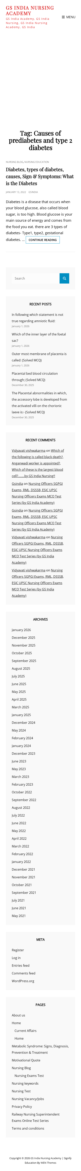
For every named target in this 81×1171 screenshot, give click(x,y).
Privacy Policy (22, 1106)
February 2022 (22, 854)
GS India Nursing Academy (30, 10)
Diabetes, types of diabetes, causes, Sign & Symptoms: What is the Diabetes (40, 176)
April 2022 (19, 838)
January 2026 (21, 630)
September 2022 (24, 800)
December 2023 (23, 753)
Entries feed (20, 965)
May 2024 (19, 730)
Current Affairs (26, 1031)
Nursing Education (36, 162)
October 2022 (22, 792)
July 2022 (18, 815)
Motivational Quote (26, 1060)
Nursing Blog (14, 162)
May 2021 (19, 916)
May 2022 (19, 831)
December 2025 (23, 637)
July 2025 (18, 676)
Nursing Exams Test (29, 1076)
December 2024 (23, 722)
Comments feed (23, 973)
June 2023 (19, 761)
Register (18, 950)
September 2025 (24, 661)
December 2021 (23, 869)
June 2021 (19, 908)
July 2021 (18, 900)
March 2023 (20, 777)
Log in (16, 958)
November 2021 (23, 877)
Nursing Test (21, 1091)
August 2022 (21, 807)
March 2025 (20, 707)
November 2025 (23, 645)
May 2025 (19, 692)
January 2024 (21, 746)
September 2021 (24, 892)
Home (16, 1023)
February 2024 (22, 738)
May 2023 (19, 769)
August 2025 (21, 668)
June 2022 (19, 823)
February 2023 (22, 784)
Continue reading (44, 241)
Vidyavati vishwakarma (28, 450)
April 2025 (19, 699)
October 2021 (22, 885)
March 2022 (20, 846)
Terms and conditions (28, 1128)
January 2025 (21, 715)
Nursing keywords (25, 1083)
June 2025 (19, 684)
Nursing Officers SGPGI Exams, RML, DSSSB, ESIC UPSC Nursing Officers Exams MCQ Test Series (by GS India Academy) (38, 550)
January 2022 (21, 862)
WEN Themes (48, 1162)
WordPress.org (23, 981)
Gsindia (33, 192)
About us (18, 1015)
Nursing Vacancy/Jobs (28, 1099)
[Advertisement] (40, 77)
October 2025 (22, 653)
